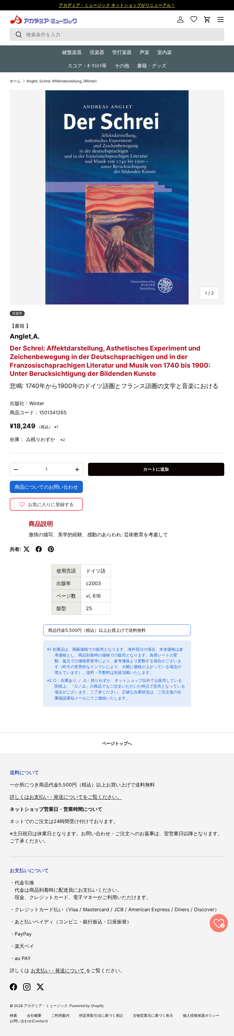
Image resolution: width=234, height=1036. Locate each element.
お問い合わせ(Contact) (29, 1021)
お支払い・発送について (58, 970)
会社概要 (34, 1015)
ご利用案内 (60, 1015)
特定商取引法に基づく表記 (101, 1015)
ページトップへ (117, 743)
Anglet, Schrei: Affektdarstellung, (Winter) (62, 81)
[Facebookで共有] (39, 549)
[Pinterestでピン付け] (51, 549)
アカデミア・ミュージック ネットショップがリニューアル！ (117, 5)
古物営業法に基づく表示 (153, 1015)
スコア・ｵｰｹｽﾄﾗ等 (87, 66)
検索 (13, 1015)
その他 (122, 66)
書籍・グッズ (151, 66)
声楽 (144, 52)
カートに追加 (156, 469)
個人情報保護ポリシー (201, 1015)
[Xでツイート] (26, 549)
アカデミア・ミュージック (46, 1005)
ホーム (15, 81)
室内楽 (164, 52)
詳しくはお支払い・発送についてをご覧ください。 (66, 797)
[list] (117, 197)
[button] (207, 19)
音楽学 (17, 313)
